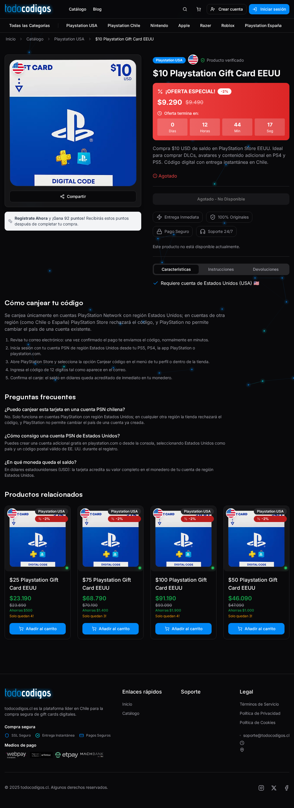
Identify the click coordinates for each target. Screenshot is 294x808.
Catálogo (77, 9)
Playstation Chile (124, 25)
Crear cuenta (230, 9)
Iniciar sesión (273, 9)
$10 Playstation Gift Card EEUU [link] (124, 38)
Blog (97, 9)
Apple (184, 25)
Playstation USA (81, 25)
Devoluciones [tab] (266, 269)
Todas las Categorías (29, 25)
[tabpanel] (221, 283)
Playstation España (263, 25)
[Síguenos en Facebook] (286, 788)
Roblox (228, 25)
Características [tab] (176, 269)
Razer (205, 25)
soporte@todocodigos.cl (266, 735)
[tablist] (221, 269)
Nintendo (159, 25)
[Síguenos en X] (274, 788)
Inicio (11, 38)
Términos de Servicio (259, 704)
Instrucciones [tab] (221, 269)
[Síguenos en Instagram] (261, 788)
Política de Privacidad (260, 713)
